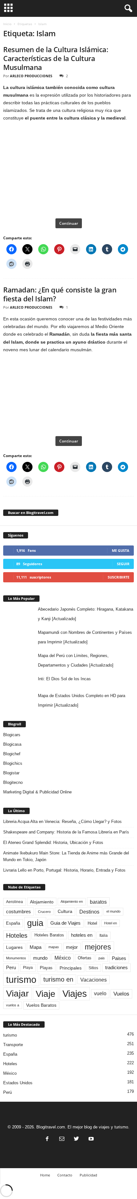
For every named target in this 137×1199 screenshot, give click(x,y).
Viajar (17, 993)
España (13, 923)
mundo (40, 958)
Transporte (13, 1044)
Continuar (68, 223)
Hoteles (16, 935)
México (62, 958)
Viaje (45, 994)
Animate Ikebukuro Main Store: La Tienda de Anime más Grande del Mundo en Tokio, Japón (66, 856)
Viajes (74, 993)
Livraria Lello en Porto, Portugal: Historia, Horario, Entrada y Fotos (64, 870)
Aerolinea (14, 902)
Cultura (65, 911)
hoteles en (81, 935)
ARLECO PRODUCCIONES (31, 75)
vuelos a (12, 1005)
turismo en (58, 979)
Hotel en (110, 923)
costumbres (18, 911)
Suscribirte (118, 577)
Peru (11, 967)
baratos (98, 902)
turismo (21, 979)
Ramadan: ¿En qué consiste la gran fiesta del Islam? (59, 294)
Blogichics (12, 763)
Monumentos (16, 958)
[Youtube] (90, 1139)
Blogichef (11, 753)
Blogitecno (13, 782)
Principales (71, 967)
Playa (28, 967)
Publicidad (88, 1175)
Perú (7, 1092)
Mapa (35, 947)
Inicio (7, 24)
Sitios (93, 968)
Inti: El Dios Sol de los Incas (64, 678)
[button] (127, 9)
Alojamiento (42, 901)
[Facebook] (47, 1139)
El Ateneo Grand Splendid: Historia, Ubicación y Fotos (53, 842)
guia (35, 923)
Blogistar (11, 773)
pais (101, 958)
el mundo (113, 911)
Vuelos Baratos (41, 1005)
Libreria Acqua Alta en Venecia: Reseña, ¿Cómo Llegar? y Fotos (62, 821)
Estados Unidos (17, 1082)
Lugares (14, 947)
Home (45, 1175)
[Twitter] (76, 1139)
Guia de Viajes (65, 923)
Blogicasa (12, 744)
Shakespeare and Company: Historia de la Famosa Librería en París (66, 832)
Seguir (123, 563)
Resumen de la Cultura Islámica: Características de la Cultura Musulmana (55, 58)
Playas (46, 967)
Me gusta (120, 550)
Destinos (89, 912)
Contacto (64, 1175)
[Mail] (61, 1139)
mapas (53, 947)
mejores (98, 947)
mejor (72, 947)
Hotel (92, 923)
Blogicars (11, 734)
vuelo (100, 993)
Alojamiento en (72, 901)
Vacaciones (93, 980)
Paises (119, 958)
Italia (103, 935)
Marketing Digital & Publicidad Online (37, 792)
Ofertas (84, 958)
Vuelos (121, 993)
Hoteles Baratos (49, 935)
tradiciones (116, 967)
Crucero (44, 912)
